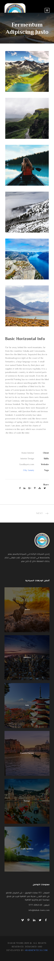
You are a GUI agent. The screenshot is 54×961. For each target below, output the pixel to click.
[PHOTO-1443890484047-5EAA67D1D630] (27, 259)
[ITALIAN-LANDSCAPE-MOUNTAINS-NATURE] (27, 71)
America (27, 657)
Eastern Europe (27, 753)
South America (27, 848)
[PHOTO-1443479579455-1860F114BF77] (27, 306)
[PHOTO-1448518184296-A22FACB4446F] (27, 165)
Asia (27, 705)
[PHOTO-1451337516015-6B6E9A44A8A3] (27, 118)
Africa (27, 609)
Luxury (31, 470)
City (25, 470)
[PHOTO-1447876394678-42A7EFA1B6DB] (27, 212)
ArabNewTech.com (36, 950)
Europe (27, 801)
